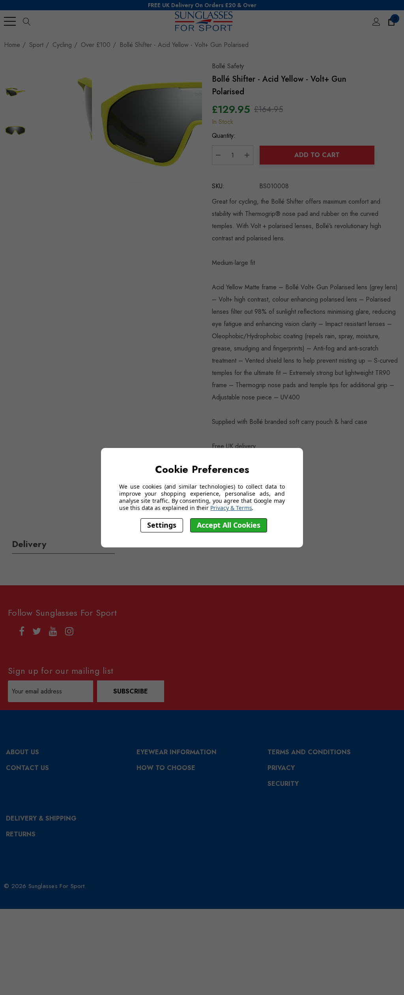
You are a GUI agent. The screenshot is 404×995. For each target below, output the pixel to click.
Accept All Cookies (228, 525)
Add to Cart (317, 154)
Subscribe (130, 691)
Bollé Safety (228, 66)
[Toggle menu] (10, 21)
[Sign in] (375, 21)
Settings (161, 525)
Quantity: (224, 135)
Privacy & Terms (231, 508)
